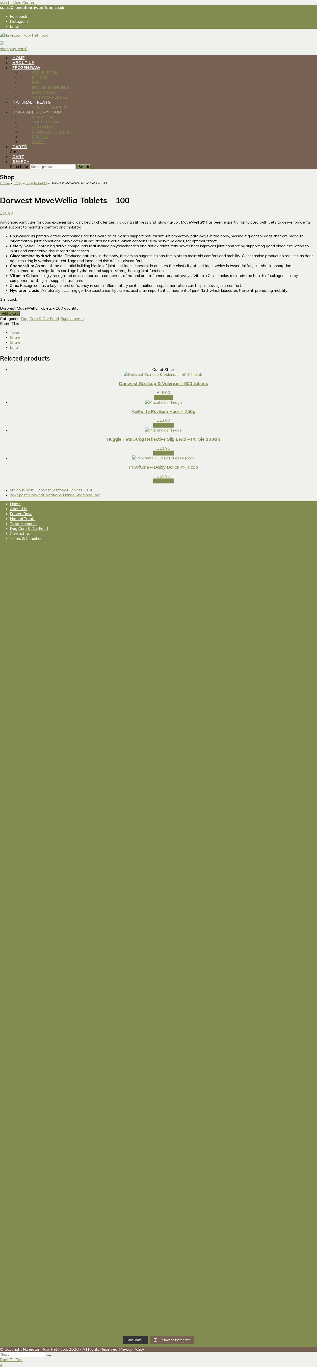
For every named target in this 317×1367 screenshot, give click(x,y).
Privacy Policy (131, 1349)
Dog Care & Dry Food (40, 318)
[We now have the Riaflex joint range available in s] (39, 1138)
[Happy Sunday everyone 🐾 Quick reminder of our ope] (198, 1159)
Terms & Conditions (27, 538)
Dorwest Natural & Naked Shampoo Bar (55, 494)
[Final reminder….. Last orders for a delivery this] (119, 1158)
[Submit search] (49, 1355)
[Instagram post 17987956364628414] (198, 856)
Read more (163, 397)
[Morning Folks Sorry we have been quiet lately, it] (119, 1062)
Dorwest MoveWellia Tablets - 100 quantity (39, 308)
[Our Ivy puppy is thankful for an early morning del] (198, 1032)
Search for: (19, 166)
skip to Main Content (18, 2)
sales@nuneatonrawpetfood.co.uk (32, 7)
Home (15, 503)
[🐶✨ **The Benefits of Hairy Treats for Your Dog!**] (39, 931)
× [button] (1, 1364)
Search (84, 167)
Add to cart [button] (163, 425)
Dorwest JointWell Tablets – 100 (52, 489)
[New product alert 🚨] (119, 636)
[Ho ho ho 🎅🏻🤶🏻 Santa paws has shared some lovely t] (39, 1027)
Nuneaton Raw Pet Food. (45, 1349)
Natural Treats (22, 518)
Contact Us (20, 533)
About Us (18, 508)
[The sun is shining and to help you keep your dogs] (39, 1260)
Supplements (72, 318)
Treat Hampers (23, 523)
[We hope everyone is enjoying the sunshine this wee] (198, 691)
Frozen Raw (21, 513)
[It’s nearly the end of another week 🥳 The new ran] (198, 1287)
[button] (16, 332)
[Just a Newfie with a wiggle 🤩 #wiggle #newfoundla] (119, 866)
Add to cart (10, 313)
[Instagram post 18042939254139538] (39, 636)
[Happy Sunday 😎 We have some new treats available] (119, 1270)
